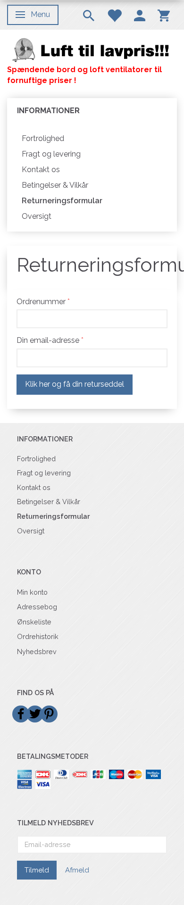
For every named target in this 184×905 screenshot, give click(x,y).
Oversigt (36, 216)
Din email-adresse (48, 340)
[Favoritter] (114, 15)
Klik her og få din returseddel (74, 384)
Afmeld (77, 870)
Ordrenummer (41, 301)
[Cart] (164, 15)
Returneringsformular (62, 200)
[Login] (139, 15)
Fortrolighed (43, 138)
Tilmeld (37, 870)
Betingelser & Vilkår (55, 185)
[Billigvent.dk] (92, 50)
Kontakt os (41, 169)
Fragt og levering (51, 153)
